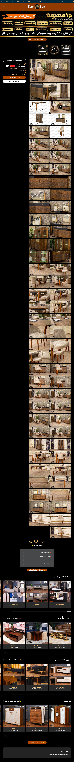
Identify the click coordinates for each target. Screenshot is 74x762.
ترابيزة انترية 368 (37, 645)
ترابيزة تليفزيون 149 (37, 687)
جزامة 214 (37, 728)
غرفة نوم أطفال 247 (14, 604)
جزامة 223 (60, 728)
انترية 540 (37, 604)
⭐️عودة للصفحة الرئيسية (37, 742)
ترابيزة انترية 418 (14, 645)
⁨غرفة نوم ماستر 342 (60, 604)
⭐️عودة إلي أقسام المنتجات (37, 570)
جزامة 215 (14, 728)
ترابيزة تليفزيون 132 (60, 687)
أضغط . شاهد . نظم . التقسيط (14, 81)
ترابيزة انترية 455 (60, 645)
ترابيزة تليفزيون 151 (13, 687)
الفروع (67, 1)
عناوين (45, 1)
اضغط (56, 1)
